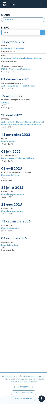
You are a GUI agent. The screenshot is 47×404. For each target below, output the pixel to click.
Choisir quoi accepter (23, 393)
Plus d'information (23, 399)
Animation (8, 20)
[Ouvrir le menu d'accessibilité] (41, 398)
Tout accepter (24, 387)
